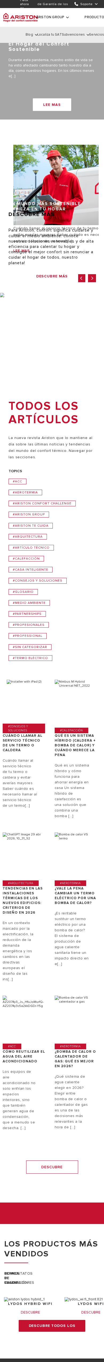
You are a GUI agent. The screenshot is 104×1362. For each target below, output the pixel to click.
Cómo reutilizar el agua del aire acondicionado (24, 1056)
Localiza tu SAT (49, 34)
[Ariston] (20, 17)
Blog (29, 34)
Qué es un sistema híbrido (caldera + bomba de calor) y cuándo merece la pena (75, 745)
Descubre (51, 1167)
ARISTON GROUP (50, 17)
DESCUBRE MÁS (52, 276)
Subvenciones (73, 34)
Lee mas (52, 104)
